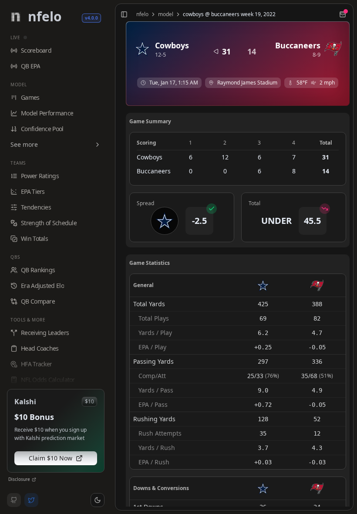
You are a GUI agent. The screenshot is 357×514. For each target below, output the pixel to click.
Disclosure (19, 479)
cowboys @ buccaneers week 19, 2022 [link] (229, 14)
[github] (14, 500)
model (165, 14)
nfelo (142, 14)
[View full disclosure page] (34, 479)
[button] (97, 500)
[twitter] (31, 500)
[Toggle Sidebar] (111, 257)
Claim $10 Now (50, 458)
